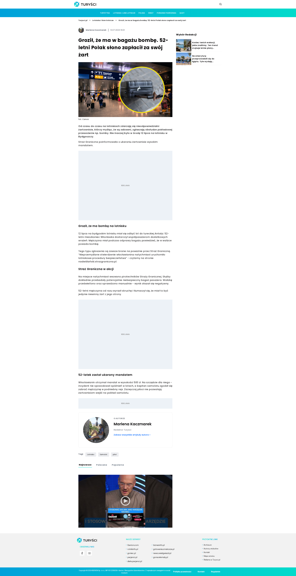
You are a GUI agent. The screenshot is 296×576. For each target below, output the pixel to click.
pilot (115, 454)
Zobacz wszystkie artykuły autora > (132, 434)
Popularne (118, 464)
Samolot (103, 454)
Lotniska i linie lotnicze (124, 13)
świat (151, 13)
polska (142, 13)
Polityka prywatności (182, 572)
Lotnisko (90, 454)
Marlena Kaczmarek (96, 30)
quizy (181, 13)
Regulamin (215, 572)
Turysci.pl (83, 20)
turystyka (105, 13)
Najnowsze (85, 464)
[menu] (82, 553)
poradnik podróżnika (166, 13)
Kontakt (201, 572)
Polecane (101, 464)
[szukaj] (220, 4)
